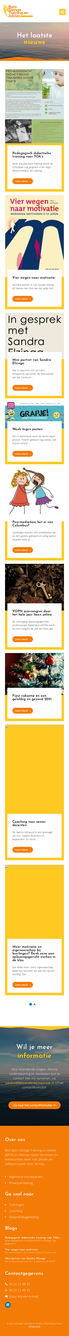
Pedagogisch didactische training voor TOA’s (32, 1238)
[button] (62, 12)
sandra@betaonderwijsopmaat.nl (29, 1083)
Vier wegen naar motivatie (21, 1249)
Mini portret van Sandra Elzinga (25, 1258)
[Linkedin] (8, 1305)
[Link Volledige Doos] (34, 130)
